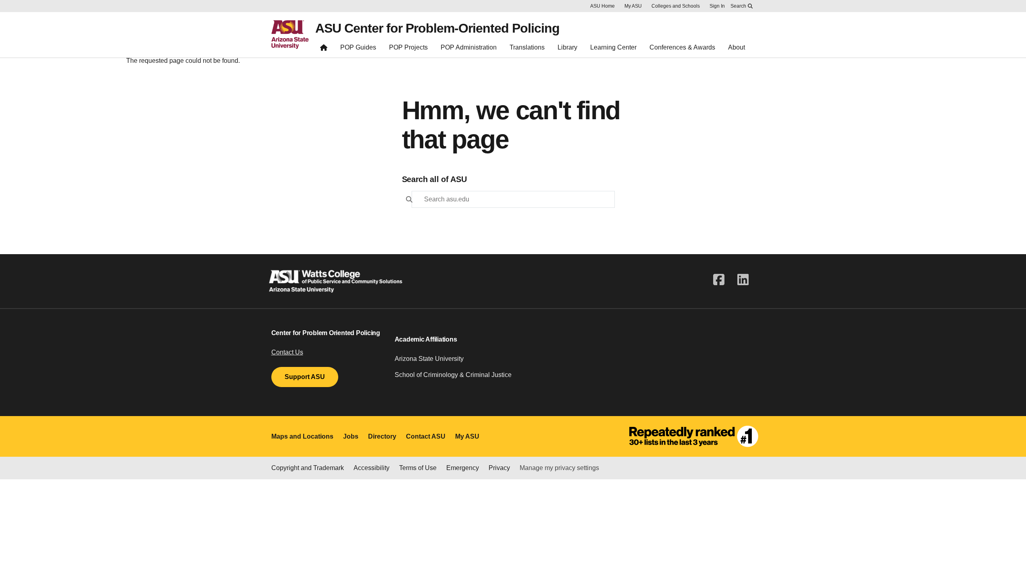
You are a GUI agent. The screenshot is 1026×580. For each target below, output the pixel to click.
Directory (382, 436)
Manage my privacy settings (559, 467)
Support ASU (305, 376)
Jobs (350, 436)
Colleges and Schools (675, 6)
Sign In (717, 6)
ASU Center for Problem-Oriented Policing (437, 28)
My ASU (633, 6)
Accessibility (371, 467)
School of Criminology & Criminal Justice (453, 374)
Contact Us (287, 352)
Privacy (499, 467)
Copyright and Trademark (307, 467)
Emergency (462, 467)
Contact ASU (425, 436)
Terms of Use (418, 467)
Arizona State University (429, 358)
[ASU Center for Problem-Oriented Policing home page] (323, 49)
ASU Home (602, 6)
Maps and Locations (302, 436)
